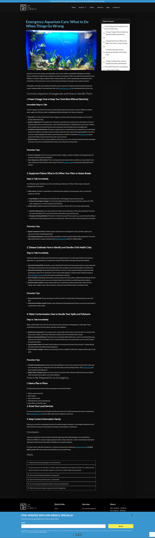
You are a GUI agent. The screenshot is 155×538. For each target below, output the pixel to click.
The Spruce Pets (87, 367)
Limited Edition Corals (65, 88)
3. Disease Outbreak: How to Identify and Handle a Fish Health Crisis (116, 52)
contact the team (81, 447)
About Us (100, 7)
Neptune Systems (67, 162)
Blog (108, 7)
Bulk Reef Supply (61, 239)
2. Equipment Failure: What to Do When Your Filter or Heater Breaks (116, 42)
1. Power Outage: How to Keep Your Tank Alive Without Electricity (117, 33)
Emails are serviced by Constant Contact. (38, 532)
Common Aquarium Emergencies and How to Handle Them (116, 27)
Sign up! (121, 526)
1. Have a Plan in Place (112, 70)
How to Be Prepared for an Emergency (116, 67)
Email (23, 522)
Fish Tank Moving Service (89, 508)
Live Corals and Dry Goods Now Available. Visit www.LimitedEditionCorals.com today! (77, 1)
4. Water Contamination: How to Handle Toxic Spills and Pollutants (116, 62)
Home (74, 7)
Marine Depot (82, 134)
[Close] (132, 515)
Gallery (92, 7)
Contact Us (116, 7)
